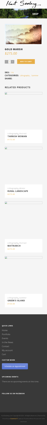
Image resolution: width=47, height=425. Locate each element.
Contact (5, 346)
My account (7, 350)
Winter (22, 188)
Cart (4, 354)
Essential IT (14, 418)
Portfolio (6, 334)
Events (5, 338)
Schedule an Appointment (15, 366)
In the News (7, 342)
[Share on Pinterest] (19, 78)
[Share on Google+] (16, 78)
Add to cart (26, 61)
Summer (34, 75)
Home (5, 330)
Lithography (25, 75)
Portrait (23, 133)
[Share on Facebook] (14, 78)
